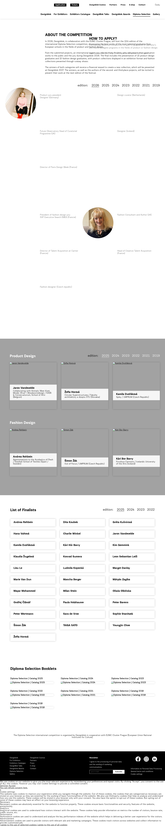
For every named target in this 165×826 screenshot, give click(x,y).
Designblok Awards (121, 14)
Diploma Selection (141, 14)
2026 (95, 85)
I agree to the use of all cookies (52, 825)
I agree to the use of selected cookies (18, 825)
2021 (146, 85)
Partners (113, 5)
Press (123, 5)
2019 (156, 85)
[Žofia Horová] (84, 363)
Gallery (156, 14)
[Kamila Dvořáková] (136, 363)
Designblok (46, 14)
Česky (157, 5)
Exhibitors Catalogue (80, 14)
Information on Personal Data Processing (146, 769)
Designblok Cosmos (97, 5)
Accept (12, 786)
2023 (125, 85)
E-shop (132, 5)
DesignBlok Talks (101, 14)
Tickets (75, 5)
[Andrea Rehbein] (33, 430)
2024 (115, 85)
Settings (4, 786)
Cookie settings (136, 774)
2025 (105, 85)
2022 (136, 85)
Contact (142, 5)
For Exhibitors (60, 14)
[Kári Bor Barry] (136, 430)
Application (60, 5)
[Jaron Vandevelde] (33, 363)
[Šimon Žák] (84, 430)
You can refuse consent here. (14, 788)
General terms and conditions (142, 771)
